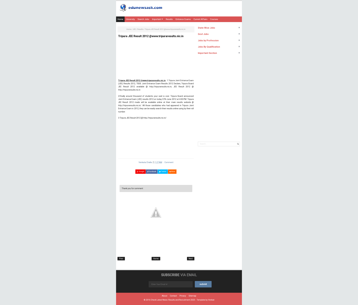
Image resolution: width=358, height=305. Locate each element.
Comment (168, 162)
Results (169, 19)
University (130, 19)
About (164, 296)
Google (141, 172)
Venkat (211, 300)
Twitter (163, 172)
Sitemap (192, 296)
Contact (173, 296)
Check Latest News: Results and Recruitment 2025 (173, 300)
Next (191, 258)
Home (120, 19)
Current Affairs (200, 19)
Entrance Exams (183, 19)
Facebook (152, 172)
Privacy (183, 296)
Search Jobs (143, 19)
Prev (121, 258)
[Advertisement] (156, 59)
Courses (214, 19)
